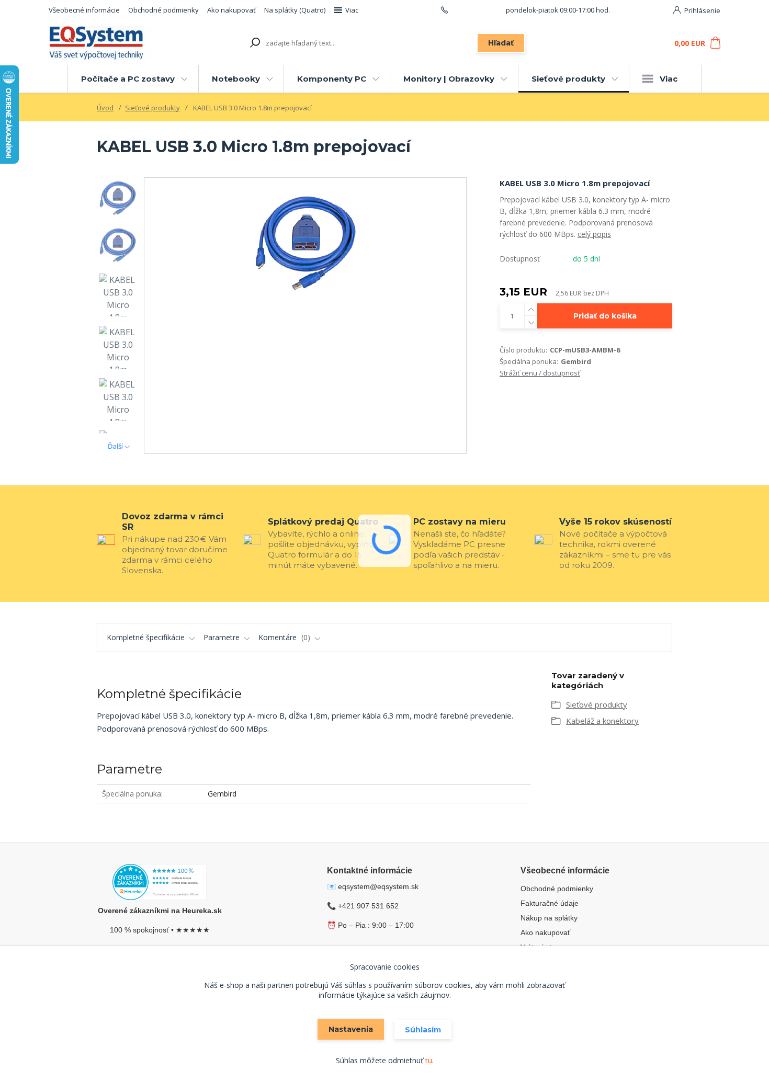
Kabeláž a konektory (602, 720)
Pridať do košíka (605, 316)
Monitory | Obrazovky (448, 79)
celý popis (594, 234)
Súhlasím (423, 1029)
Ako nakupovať (231, 10)
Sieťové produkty (568, 79)
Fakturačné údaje (550, 903)
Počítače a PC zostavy (128, 79)
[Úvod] (108, 43)
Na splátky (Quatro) (294, 10)
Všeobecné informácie (84, 10)
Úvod (105, 107)
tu (428, 1060)
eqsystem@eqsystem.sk (378, 886)
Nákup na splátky (549, 918)
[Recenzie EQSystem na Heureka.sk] (159, 884)
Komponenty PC (331, 79)
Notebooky (236, 79)
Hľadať (501, 43)
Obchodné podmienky (163, 10)
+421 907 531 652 (477, 10)
